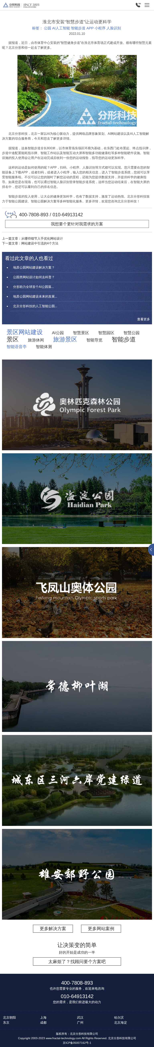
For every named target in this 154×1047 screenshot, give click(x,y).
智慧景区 (81, 333)
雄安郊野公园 (77, 865)
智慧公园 (132, 333)
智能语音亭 (17, 346)
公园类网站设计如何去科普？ (34, 277)
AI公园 (58, 333)
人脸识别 (113, 28)
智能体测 (44, 346)
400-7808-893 (77, 983)
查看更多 (143, 319)
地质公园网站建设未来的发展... (35, 296)
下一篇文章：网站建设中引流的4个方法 (30, 243)
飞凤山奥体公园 (77, 581)
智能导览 (94, 340)
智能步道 (78, 28)
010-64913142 (77, 996)
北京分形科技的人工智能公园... (35, 306)
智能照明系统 (107, 885)
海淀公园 (77, 490)
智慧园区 (106, 333)
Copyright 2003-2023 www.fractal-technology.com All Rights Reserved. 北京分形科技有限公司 (77, 1038)
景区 (13, 339)
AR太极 (120, 510)
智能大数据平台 (129, 416)
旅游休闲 (36, 340)
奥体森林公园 (77, 396)
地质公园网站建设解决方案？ (34, 267)
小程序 (100, 28)
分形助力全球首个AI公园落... (33, 287)
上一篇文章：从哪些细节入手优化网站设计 (32, 238)
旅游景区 (65, 339)
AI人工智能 (61, 28)
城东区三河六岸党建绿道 (77, 771)
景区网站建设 (25, 332)
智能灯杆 (87, 885)
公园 (47, 28)
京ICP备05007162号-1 (77, 1042)
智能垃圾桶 (129, 885)
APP (90, 28)
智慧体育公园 (87, 416)
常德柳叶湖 (77, 677)
